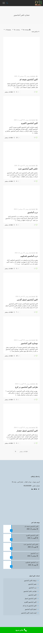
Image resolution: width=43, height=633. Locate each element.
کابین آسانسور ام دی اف (29, 605)
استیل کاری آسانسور (30, 609)
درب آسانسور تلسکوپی (29, 256)
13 (17, 137)
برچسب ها (17, 29)
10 (17, 356)
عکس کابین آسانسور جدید (28, 169)
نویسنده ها (26, 29)
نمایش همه (35, 31)
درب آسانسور (32, 212)
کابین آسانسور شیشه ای (29, 79)
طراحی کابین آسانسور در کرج (26, 387)
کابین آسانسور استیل (30, 598)
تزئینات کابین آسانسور (30, 580)
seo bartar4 (32, 120)
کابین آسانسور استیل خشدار (27, 431)
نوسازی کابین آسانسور (29, 343)
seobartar (33, 76)
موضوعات (8, 29)
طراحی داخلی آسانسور (30, 591)
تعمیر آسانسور (32, 584)
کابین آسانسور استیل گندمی (27, 300)
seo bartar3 (32, 427)
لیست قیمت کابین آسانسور (28, 613)
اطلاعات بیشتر (9, 92)
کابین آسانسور (32, 595)
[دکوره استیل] (38, 2)
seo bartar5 (32, 165)
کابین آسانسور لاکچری (29, 123)
